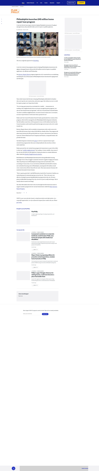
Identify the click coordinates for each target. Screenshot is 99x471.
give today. (19, 202)
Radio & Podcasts (30, 2)
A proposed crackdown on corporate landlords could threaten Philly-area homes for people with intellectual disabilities (42, 236)
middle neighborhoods (29, 150)
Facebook (22, 193)
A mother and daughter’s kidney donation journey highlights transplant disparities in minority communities (72, 59)
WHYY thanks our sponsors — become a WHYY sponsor (36, 96)
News (23, 2)
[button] (13, 468)
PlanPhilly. (36, 60)
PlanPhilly (34, 211)
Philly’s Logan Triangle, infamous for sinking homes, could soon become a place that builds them (42, 274)
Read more (21, 296)
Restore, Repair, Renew (24, 74)
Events (46, 2)
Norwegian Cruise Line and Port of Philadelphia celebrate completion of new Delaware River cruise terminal (72, 66)
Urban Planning (15, 6)
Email (26, 193)
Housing (22, 6)
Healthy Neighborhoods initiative (33, 154)
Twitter (24, 193)
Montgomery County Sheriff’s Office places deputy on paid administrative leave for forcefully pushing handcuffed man (72, 74)
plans (35, 141)
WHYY (15, 2)
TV (37, 2)
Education (52, 2)
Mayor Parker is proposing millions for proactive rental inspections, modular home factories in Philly (43, 257)
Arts (41, 2)
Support (58, 2)
